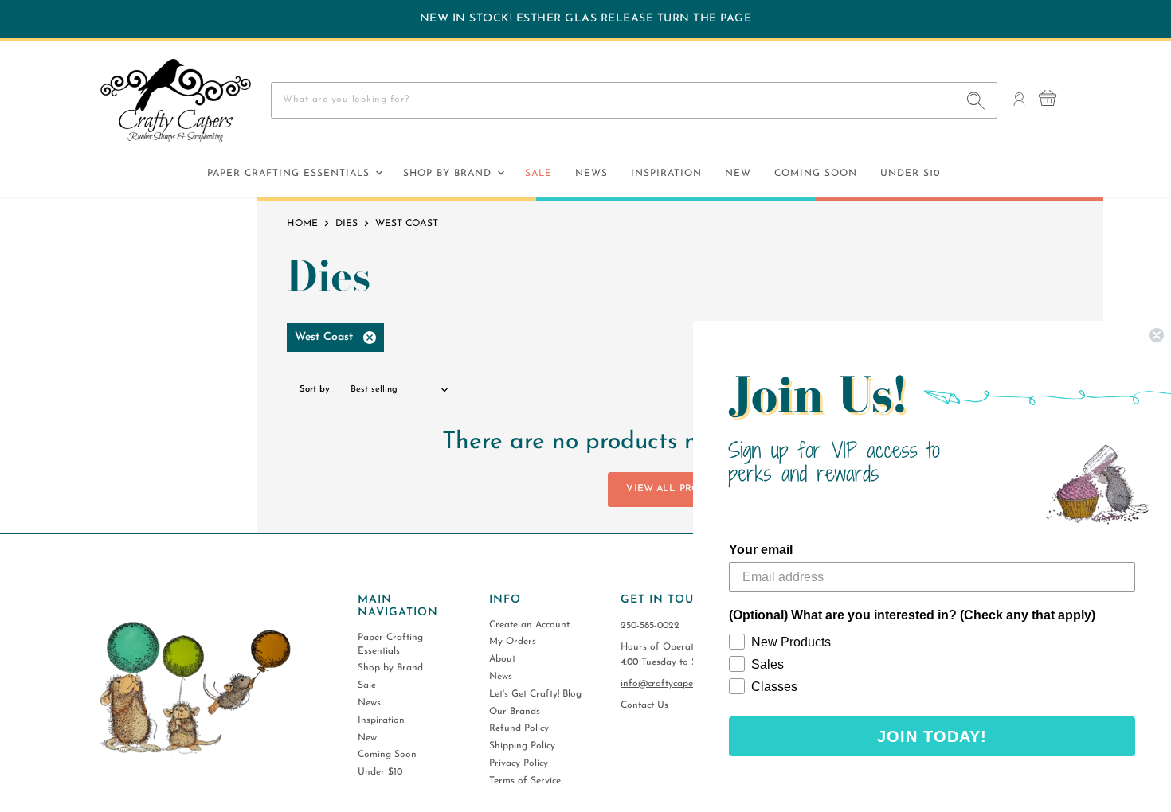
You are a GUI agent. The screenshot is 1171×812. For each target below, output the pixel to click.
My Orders (512, 641)
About (502, 659)
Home (302, 223)
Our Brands (514, 711)
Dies (346, 223)
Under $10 (910, 173)
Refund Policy (519, 728)
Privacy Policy (518, 763)
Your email (761, 549)
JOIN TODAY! (932, 736)
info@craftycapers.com (670, 684)
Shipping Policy (522, 746)
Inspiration (666, 173)
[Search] (976, 100)
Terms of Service (525, 781)
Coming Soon (815, 173)
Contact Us (644, 705)
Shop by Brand (449, 173)
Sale (538, 173)
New (738, 173)
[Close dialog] (1157, 335)
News (591, 173)
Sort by (315, 389)
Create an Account (529, 625)
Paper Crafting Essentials (290, 173)
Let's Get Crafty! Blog (535, 694)
